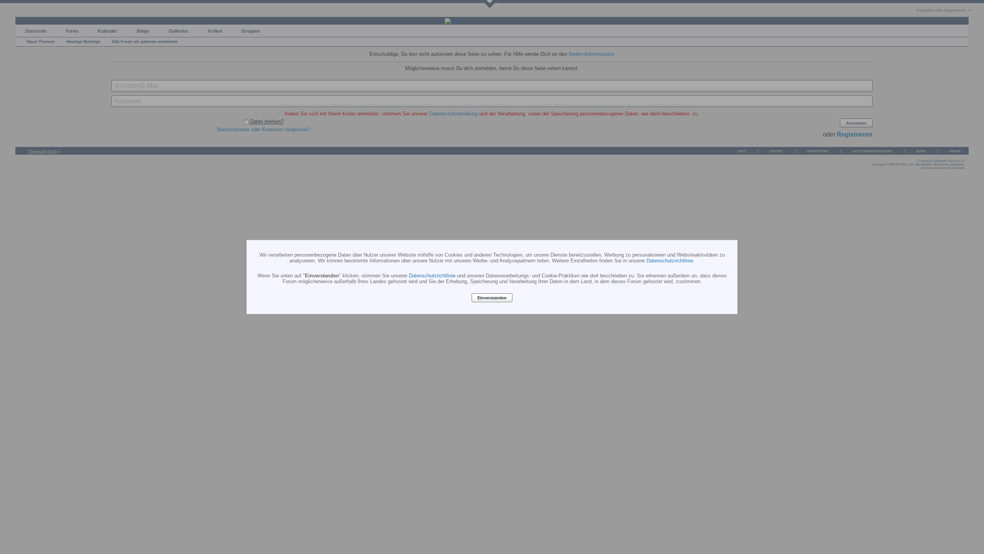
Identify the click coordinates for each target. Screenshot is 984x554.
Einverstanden (492, 297)
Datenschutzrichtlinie (670, 260)
